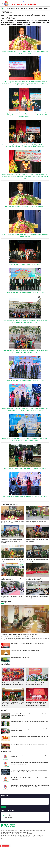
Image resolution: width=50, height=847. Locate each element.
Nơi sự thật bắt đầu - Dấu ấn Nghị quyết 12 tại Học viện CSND (19, 634)
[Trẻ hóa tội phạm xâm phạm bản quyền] (5, 659)
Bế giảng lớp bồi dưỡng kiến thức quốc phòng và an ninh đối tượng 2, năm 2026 (29, 744)
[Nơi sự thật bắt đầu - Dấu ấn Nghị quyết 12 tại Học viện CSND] (25, 619)
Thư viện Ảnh (7, 12)
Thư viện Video (6, 602)
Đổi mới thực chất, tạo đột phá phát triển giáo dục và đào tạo (25, 650)
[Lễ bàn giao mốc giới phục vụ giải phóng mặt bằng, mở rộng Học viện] (37, 513)
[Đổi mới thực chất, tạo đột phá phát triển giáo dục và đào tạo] (5, 652)
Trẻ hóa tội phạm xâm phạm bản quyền (20, 657)
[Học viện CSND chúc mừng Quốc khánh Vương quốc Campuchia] (37, 531)
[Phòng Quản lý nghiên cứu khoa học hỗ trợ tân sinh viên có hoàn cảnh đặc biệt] (5, 723)
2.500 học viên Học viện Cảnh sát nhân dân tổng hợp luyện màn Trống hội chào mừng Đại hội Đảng (12, 684)
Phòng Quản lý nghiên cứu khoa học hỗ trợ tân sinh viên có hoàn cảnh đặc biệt (29, 721)
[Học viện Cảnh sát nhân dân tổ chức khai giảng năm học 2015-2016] (12, 588)
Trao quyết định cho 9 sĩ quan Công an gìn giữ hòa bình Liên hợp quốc (27, 643)
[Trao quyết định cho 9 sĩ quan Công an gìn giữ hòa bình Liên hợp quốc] (5, 645)
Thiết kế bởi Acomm (5, 840)
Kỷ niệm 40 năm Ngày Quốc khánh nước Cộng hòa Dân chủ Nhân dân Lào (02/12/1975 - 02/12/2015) (11, 541)
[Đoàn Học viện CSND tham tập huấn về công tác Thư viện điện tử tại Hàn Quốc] (37, 588)
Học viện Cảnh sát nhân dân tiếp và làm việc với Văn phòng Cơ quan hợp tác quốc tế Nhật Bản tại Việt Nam (13, 704)
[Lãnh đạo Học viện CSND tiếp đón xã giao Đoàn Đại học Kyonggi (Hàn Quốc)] (37, 551)
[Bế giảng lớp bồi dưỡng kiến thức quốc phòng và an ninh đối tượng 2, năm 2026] (5, 746)
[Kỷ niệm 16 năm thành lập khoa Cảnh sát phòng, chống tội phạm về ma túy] (12, 570)
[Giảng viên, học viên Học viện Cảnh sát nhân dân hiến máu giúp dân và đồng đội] (37, 674)
